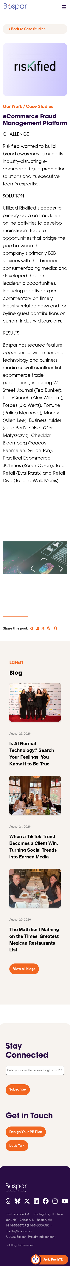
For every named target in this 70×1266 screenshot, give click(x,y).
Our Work (12, 107)
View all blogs (24, 969)
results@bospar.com (19, 1231)
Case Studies (39, 107)
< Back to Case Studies (27, 29)
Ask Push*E (53, 1259)
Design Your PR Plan (25, 1132)
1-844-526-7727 (16, 1225)
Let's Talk (17, 1145)
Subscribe (17, 1089)
